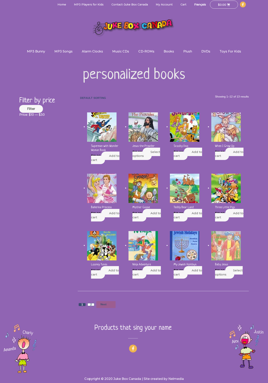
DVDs (205, 51)
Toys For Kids (230, 51)
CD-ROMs (146, 51)
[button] (133, 348)
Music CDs (120, 51)
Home (61, 4)
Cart (183, 4)
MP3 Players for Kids (89, 4)
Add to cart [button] (105, 158)
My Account (164, 4)
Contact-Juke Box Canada (129, 4)
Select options (146, 154)
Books (169, 51)
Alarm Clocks (92, 51)
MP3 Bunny (36, 51)
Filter (31, 109)
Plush (187, 51)
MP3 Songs (63, 51)
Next (103, 304)
